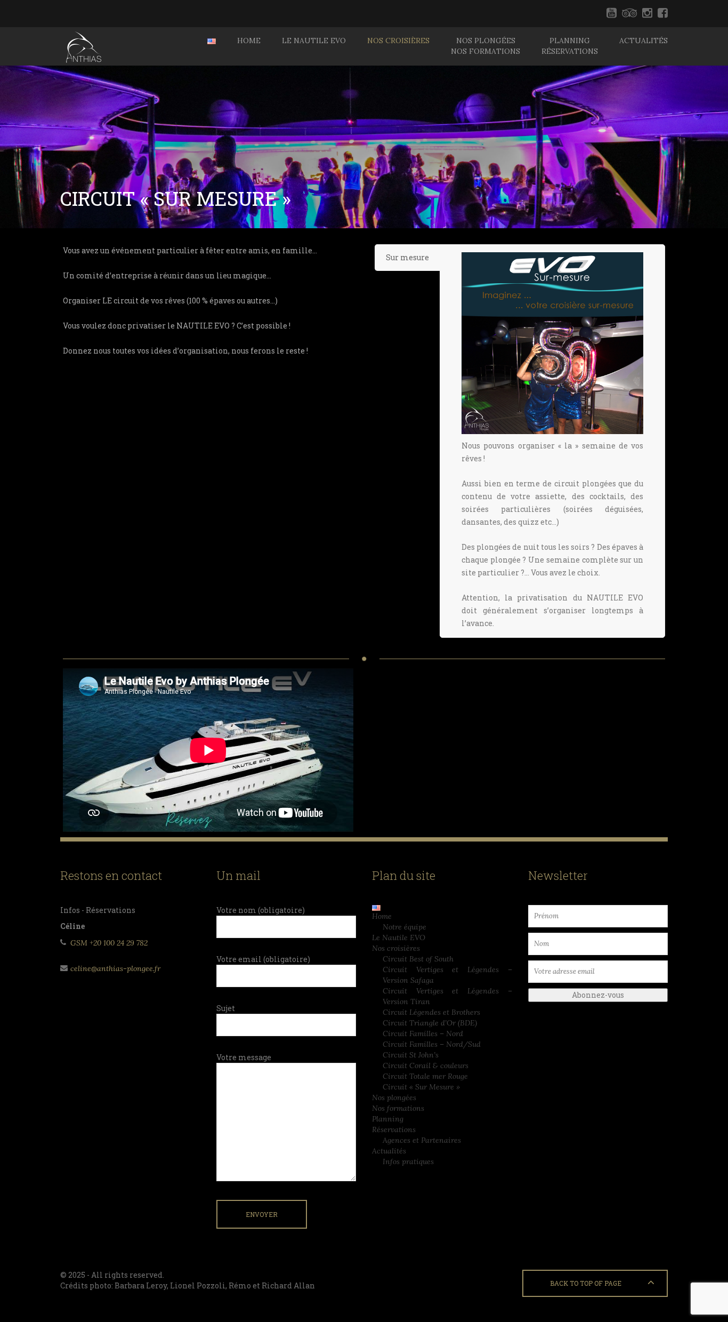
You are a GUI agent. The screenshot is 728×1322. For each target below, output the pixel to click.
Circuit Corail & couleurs (425, 1065)
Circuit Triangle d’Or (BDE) (430, 1023)
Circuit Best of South (418, 959)
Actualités (643, 40)
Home (249, 40)
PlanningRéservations (569, 46)
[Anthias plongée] (82, 46)
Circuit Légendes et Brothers (431, 1012)
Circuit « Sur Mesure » (421, 1087)
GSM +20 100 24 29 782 (109, 943)
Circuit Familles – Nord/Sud (432, 1044)
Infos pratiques (408, 1161)
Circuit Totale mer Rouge (425, 1076)
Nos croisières (398, 40)
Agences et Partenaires (422, 1140)
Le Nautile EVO (314, 40)
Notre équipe (404, 927)
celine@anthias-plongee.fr (115, 968)
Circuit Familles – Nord (423, 1033)
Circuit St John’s (411, 1055)
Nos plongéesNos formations (485, 46)
